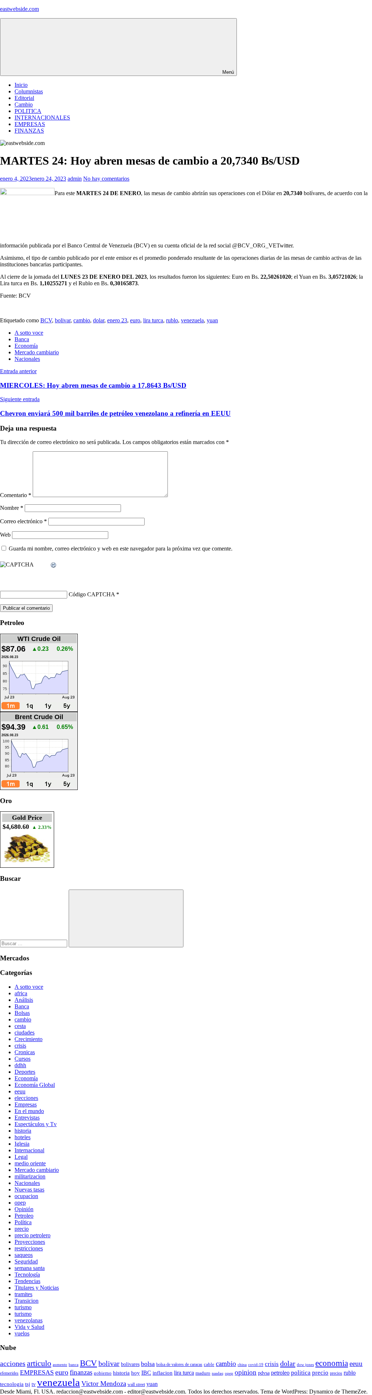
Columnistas (29, 91)
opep (20, 1203)
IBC (146, 1373)
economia (331, 1363)
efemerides (9, 1373)
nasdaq (217, 1373)
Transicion (27, 1301)
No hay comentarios (106, 179)
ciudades (25, 1032)
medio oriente (30, 1163)
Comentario (15, 495)
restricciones (29, 1248)
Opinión (24, 1209)
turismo (23, 1307)
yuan (212, 320)
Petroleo (24, 1216)
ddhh (20, 1065)
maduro (202, 1373)
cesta (20, 1026)
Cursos (23, 1059)
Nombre (11, 508)
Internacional (29, 1150)
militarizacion (30, 1176)
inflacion (163, 1373)
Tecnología (27, 1274)
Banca (22, 339)
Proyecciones (30, 1242)
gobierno (103, 1373)
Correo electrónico (23, 521)
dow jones (305, 1364)
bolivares (130, 1364)
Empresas (26, 1104)
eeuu (20, 1091)
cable (209, 1364)
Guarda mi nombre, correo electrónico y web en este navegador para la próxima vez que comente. (120, 548)
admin (75, 179)
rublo (172, 320)
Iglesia (22, 1144)
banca (73, 1365)
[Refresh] (54, 565)
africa (21, 993)
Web (5, 535)
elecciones (26, 1098)
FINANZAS (29, 131)
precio (22, 1229)
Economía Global (35, 1085)
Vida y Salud (29, 1327)
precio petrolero (32, 1235)
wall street (136, 1384)
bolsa (148, 1363)
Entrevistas (27, 1117)
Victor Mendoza (103, 1383)
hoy (135, 1373)
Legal (21, 1157)
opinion (245, 1372)
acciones (12, 1363)
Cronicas (25, 1052)
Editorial (24, 98)
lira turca (153, 320)
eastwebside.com (19, 9)
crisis (20, 1046)
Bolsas (22, 1013)
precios (336, 1373)
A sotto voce (29, 333)
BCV (46, 320)
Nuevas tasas (29, 1189)
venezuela (192, 320)
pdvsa (264, 1373)
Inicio (21, 85)
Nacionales (27, 359)
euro (135, 320)
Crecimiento (29, 1039)
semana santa (30, 1268)
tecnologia (12, 1384)
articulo (39, 1363)
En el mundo (29, 1111)
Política (23, 1222)
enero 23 (117, 320)
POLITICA (28, 111)
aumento (60, 1364)
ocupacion (26, 1196)
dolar (98, 320)
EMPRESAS (30, 124)
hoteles (23, 1137)
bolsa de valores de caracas (179, 1364)
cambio (81, 320)
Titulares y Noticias (37, 1288)
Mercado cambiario (37, 352)
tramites (23, 1294)
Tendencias (27, 1281)
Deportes (25, 1072)
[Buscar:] (34, 943)
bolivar (62, 320)
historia (23, 1131)
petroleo (280, 1373)
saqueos (24, 1255)
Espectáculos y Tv (36, 1124)
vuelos (22, 1333)
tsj (27, 1384)
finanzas (81, 1372)
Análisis (24, 1000)
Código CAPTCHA (92, 594)
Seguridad (26, 1261)
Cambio (24, 104)
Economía (26, 346)
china (242, 1364)
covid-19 (255, 1364)
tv (34, 1384)
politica (301, 1372)
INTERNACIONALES (42, 117)
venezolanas (29, 1320)
